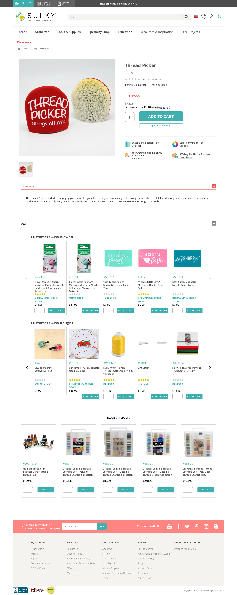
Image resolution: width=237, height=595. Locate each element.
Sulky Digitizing (109, 563)
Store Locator (109, 558)
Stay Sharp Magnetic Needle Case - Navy (184, 283)
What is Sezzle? (74, 573)
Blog (140, 563)
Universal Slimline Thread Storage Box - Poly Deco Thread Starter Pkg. (197, 471)
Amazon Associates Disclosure (118, 573)
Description (27, 186)
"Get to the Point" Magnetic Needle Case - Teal (116, 285)
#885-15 (68, 463)
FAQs (69, 568)
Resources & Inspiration (156, 32)
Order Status (37, 548)
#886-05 (188, 463)
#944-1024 (109, 363)
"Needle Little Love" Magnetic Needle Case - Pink (151, 285)
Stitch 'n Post (145, 577)
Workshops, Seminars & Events (154, 553)
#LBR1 (142, 363)
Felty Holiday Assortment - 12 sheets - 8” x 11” (186, 369)
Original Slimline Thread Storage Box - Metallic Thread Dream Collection (157, 471)
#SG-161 (74, 363)
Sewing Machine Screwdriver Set (44, 369)
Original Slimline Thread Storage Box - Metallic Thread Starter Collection (118, 471)
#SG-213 (143, 277)
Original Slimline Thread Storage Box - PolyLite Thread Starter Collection (78, 471)
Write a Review (154, 79)
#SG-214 (177, 277)
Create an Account (40, 563)
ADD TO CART (56, 310)
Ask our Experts (146, 568)
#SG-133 (40, 277)
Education (125, 32)
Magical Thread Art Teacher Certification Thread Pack (35, 471)
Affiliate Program (110, 568)
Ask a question (159, 84)
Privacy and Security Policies (81, 563)
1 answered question (136, 84)
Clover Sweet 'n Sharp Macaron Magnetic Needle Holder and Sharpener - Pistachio (84, 285)
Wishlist (35, 553)
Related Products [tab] (118, 417)
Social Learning (146, 558)
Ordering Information (185, 548)
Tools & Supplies (69, 32)
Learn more (137, 158)
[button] (170, 107)
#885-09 (108, 463)
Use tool (136, 145)
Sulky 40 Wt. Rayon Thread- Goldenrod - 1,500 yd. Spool (118, 370)
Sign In (34, 558)
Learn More (185, 157)
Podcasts (143, 573)
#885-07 (148, 463)
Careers (106, 577)
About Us (107, 548)
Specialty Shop (99, 32)
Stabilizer (42, 32)
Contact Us (72, 548)
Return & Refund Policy (78, 558)
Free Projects (191, 32)
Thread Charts (145, 548)
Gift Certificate (38, 568)
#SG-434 (40, 363)
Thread (22, 32)
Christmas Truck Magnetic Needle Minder (84, 369)
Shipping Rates (74, 553)
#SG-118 (74, 277)
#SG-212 (108, 277)
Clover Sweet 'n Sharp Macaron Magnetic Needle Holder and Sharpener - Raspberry (49, 285)
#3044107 (178, 363)
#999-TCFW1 (31, 463)
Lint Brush (143, 367)
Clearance (24, 42)
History (106, 553)
